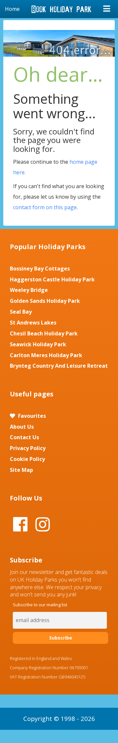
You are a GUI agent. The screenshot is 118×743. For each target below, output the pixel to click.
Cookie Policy (27, 459)
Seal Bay (21, 311)
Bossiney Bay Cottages (40, 268)
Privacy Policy (28, 448)
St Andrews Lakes (33, 322)
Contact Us (24, 437)
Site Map (21, 469)
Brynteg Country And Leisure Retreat (59, 365)
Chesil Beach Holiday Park (44, 333)
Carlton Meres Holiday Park (46, 355)
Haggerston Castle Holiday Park (52, 279)
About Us (22, 426)
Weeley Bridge (29, 290)
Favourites (31, 415)
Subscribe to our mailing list (40, 605)
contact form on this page (45, 207)
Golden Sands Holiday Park (45, 300)
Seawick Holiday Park (38, 344)
